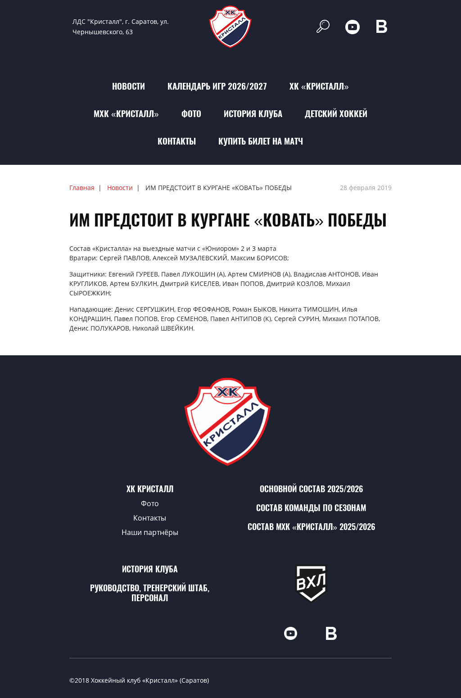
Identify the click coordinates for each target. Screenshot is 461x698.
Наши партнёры (150, 532)
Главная (82, 187)
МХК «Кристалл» (126, 113)
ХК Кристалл (150, 488)
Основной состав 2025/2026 (311, 488)
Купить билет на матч (260, 141)
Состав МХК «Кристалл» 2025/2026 (311, 526)
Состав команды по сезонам (311, 507)
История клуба (253, 113)
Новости (128, 86)
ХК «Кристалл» (319, 86)
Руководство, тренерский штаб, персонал (149, 592)
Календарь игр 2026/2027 (217, 86)
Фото (191, 113)
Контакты (177, 141)
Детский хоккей (336, 113)
